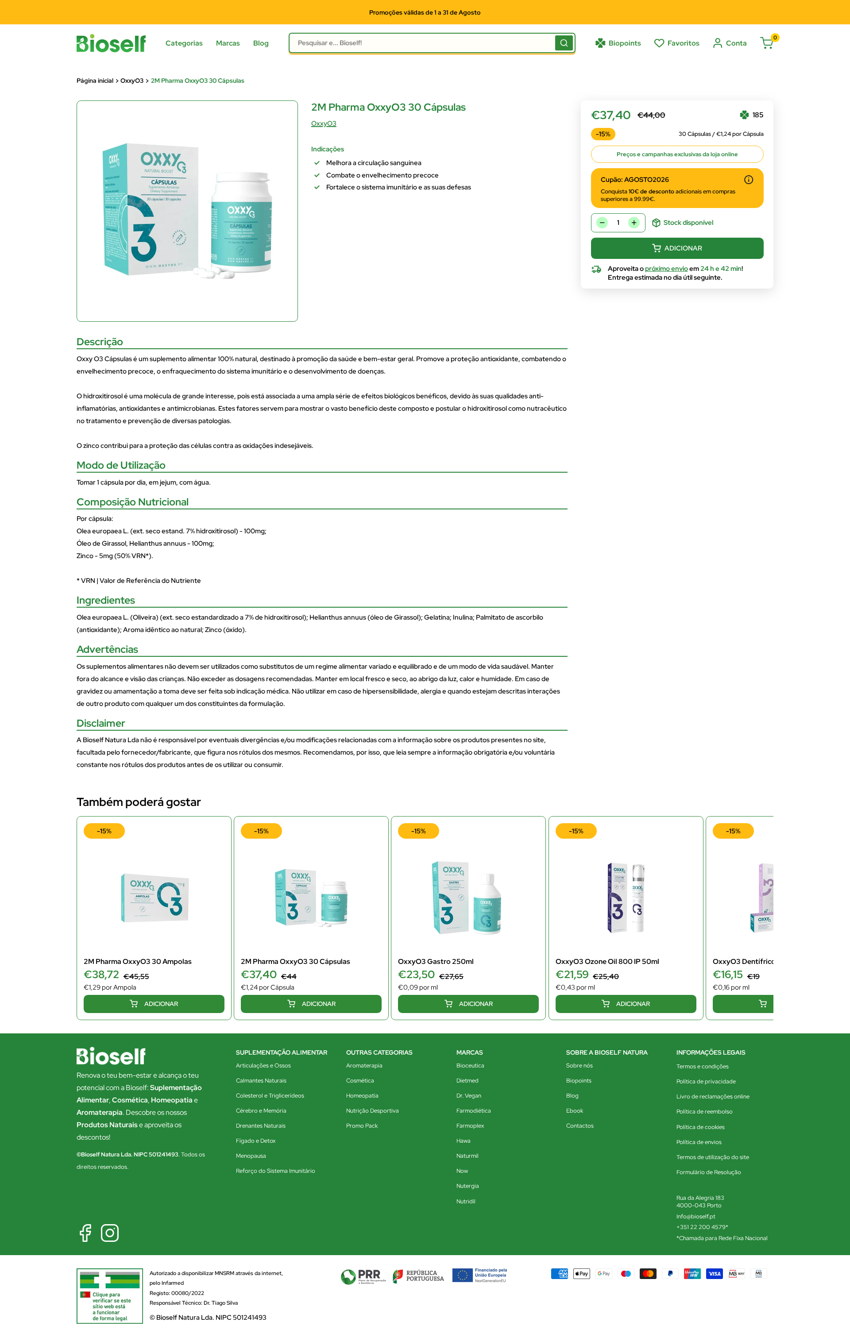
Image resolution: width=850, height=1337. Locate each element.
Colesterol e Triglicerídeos (270, 1095)
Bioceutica (470, 1065)
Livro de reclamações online (713, 1096)
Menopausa (251, 1156)
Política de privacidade (706, 1081)
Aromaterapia (364, 1065)
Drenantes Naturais (261, 1125)
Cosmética (360, 1080)
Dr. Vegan (468, 1095)
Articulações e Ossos (263, 1065)
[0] (766, 43)
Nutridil (465, 1201)
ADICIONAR (683, 248)
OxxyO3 (131, 81)
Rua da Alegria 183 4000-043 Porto (700, 1201)
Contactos (580, 1125)
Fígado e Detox (255, 1140)
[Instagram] (110, 1233)
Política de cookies (700, 1127)
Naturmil (467, 1156)
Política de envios (699, 1142)
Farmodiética (473, 1110)
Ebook (574, 1110)
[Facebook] (85, 1233)
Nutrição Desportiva (372, 1110)
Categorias (184, 43)
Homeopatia (362, 1095)
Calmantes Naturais (261, 1080)
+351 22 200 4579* (702, 1227)
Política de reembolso (704, 1111)
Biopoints (578, 1080)
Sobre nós (579, 1065)
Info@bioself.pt (695, 1216)
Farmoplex (470, 1125)
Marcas (228, 43)
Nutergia (467, 1186)
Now (462, 1171)
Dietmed (467, 1080)
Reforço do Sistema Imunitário (275, 1171)
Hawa (463, 1140)
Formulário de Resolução (708, 1172)
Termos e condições (702, 1066)
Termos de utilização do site (712, 1157)
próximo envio (666, 268)
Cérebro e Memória (261, 1110)
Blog (261, 43)
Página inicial (95, 81)
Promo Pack (362, 1125)
